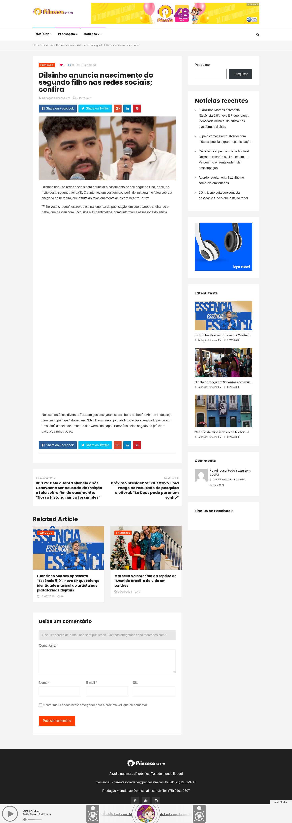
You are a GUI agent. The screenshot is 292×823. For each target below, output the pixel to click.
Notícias (43, 34)
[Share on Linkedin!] (127, 108)
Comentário (48, 645)
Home (36, 45)
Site (135, 682)
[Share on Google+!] (118, 108)
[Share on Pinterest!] (137, 108)
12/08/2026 (47, 596)
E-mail (91, 682)
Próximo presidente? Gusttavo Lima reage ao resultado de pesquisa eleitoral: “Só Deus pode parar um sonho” (145, 490)
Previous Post (47, 478)
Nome (44, 682)
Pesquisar (202, 64)
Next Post (170, 478)
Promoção (66, 34)
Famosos (48, 45)
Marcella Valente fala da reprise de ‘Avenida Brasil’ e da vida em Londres (145, 581)
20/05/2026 (125, 591)
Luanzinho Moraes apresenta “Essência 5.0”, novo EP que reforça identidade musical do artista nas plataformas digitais (68, 583)
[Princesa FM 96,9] (53, 12)
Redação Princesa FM (56, 97)
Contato (91, 34)
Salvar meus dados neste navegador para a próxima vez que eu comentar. (95, 705)
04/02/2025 (84, 97)
